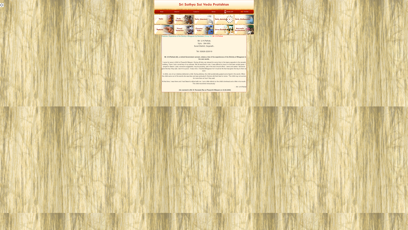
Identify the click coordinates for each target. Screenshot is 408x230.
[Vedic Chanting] (184, 19)
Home (161, 11)
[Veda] (164, 19)
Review (214, 11)
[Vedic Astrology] (224, 19)
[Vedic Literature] (204, 19)
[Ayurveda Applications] (244, 29)
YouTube (246, 11)
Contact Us (196, 11)
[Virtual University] (184, 29)
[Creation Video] (204, 29)
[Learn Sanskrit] (224, 29)
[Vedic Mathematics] (244, 19)
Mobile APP (230, 11)
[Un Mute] (204, 5)
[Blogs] (164, 29)
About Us (176, 11)
